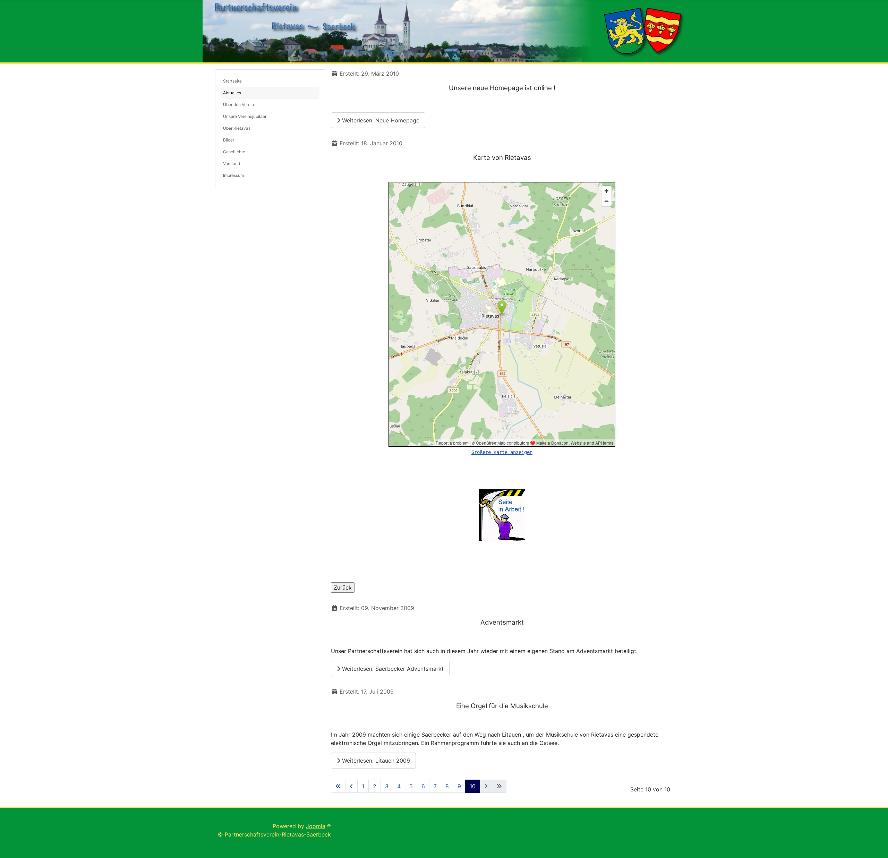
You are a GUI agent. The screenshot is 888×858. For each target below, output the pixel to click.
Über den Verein (238, 104)
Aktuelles (232, 92)
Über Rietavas (236, 128)
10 (473, 786)
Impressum (233, 175)
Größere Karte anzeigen (501, 452)
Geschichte (234, 151)
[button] (314, 116)
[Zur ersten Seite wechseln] (338, 786)
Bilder (228, 140)
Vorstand (231, 163)
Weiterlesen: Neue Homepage (379, 120)
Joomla (315, 826)
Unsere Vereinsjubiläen (245, 116)
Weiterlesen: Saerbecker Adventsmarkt (392, 668)
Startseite (232, 81)
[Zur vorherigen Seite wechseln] (351, 786)
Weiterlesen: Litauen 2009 (375, 760)
